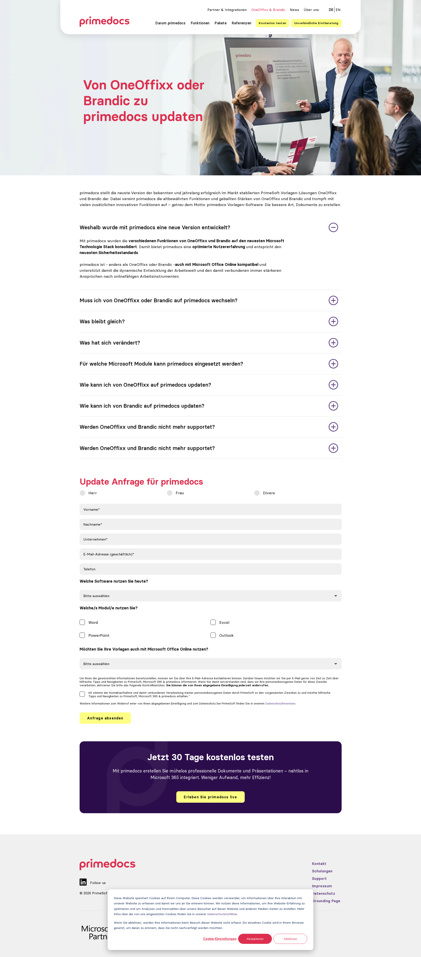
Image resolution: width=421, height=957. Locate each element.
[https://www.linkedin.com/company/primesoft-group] (83, 879)
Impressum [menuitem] (322, 886)
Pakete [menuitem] (220, 23)
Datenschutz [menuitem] (323, 893)
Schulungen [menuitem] (322, 871)
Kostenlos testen (272, 23)
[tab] (211, 227)
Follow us (98, 883)
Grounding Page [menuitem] (326, 901)
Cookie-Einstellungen (220, 939)
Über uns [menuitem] (311, 9)
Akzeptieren (255, 939)
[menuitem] (338, 9)
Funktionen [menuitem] (200, 23)
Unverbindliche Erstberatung (316, 23)
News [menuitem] (294, 9)
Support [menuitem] (319, 878)
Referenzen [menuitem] (241, 23)
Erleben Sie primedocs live (210, 797)
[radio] (123, 493)
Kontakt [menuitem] (319, 863)
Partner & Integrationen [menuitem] (227, 9)
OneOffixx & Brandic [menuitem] (268, 9)
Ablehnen (290, 939)
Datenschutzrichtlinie (222, 914)
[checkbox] (211, 493)
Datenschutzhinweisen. (280, 703)
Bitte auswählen (96, 596)
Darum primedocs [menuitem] (170, 23)
